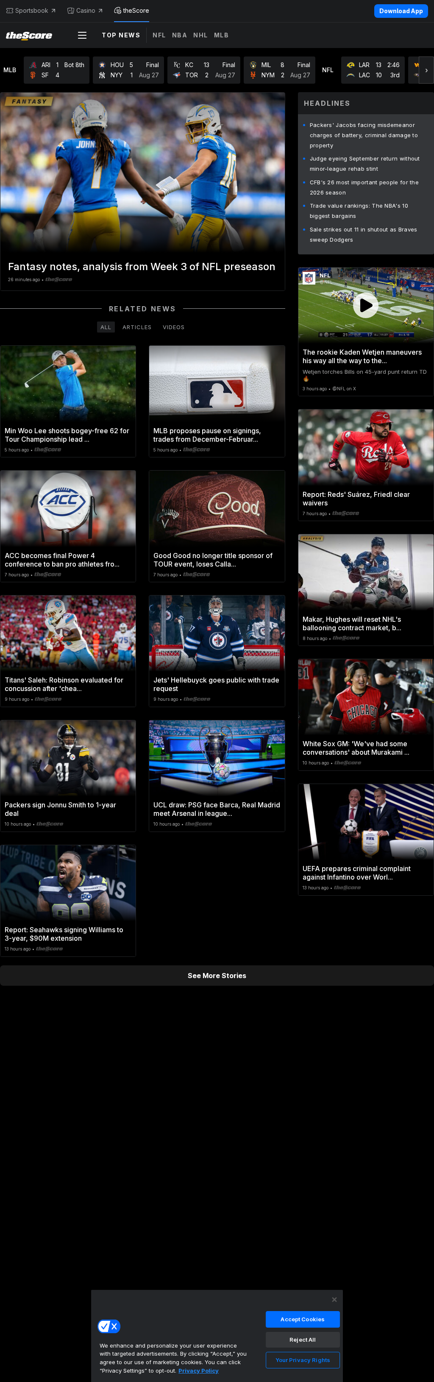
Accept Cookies (303, 1319)
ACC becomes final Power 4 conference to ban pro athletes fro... (62, 559)
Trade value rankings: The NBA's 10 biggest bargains (359, 210)
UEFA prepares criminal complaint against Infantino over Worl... (357, 872)
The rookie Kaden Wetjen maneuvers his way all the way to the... (362, 356)
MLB (221, 35)
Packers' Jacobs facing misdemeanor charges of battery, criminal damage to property (364, 135)
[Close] (334, 1299)
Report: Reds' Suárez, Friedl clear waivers (356, 498)
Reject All (302, 1339)
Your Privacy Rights (302, 1360)
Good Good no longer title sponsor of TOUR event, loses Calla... (213, 559)
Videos (174, 327)
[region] (217, 1335)
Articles (137, 327)
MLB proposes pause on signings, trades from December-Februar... (207, 434)
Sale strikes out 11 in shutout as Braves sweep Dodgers (363, 234)
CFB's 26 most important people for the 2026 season (364, 187)
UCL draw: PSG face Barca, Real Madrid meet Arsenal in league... (216, 809)
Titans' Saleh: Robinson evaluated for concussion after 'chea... (64, 684)
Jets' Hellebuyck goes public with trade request (216, 684)
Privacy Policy (198, 1370)
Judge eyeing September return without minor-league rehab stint (365, 163)
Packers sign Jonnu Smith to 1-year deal (60, 809)
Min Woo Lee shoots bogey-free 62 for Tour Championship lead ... (67, 434)
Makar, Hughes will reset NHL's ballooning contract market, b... (352, 623)
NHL (200, 35)
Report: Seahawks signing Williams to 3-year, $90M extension (64, 933)
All (105, 327)
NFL (159, 35)
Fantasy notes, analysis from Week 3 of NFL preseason (141, 266)
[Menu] (82, 35)
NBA (180, 35)
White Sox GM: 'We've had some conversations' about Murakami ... (356, 747)
